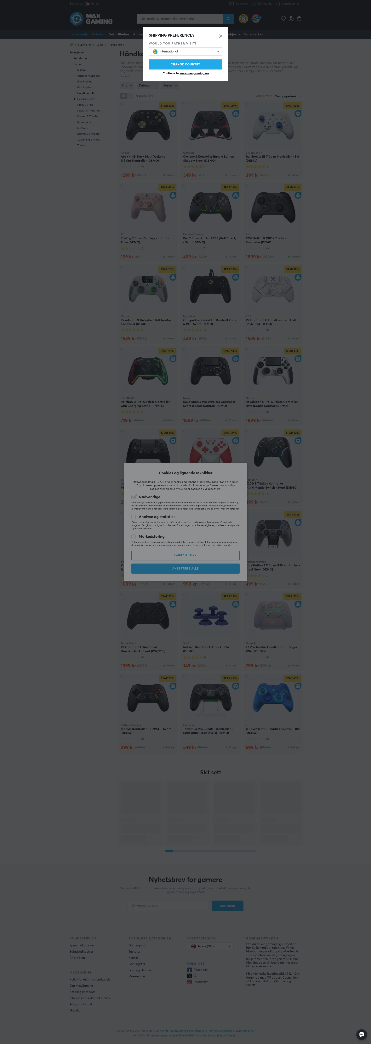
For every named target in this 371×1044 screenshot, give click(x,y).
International (169, 51)
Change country (185, 64)
